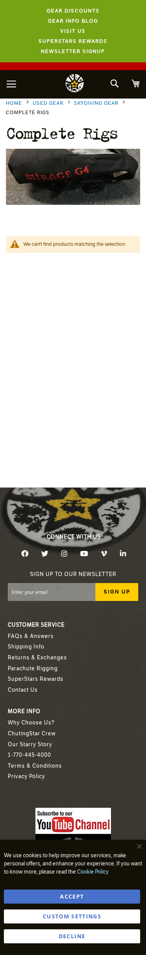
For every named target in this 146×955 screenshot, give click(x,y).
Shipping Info (26, 646)
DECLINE (72, 936)
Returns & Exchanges (37, 657)
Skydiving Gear (97, 103)
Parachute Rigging (33, 668)
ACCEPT (72, 896)
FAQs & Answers (31, 636)
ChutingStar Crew (32, 733)
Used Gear (49, 103)
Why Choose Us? (31, 722)
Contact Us (23, 690)
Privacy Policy (26, 776)
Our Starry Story (30, 744)
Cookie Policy (93, 872)
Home (15, 103)
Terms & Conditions (35, 766)
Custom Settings (72, 916)
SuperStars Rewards (35, 679)
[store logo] (74, 84)
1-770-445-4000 (29, 755)
